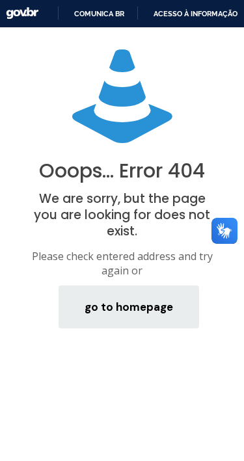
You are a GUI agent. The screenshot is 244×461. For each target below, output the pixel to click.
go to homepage (129, 307)
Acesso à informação (195, 13)
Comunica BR (99, 13)
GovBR (22, 13)
